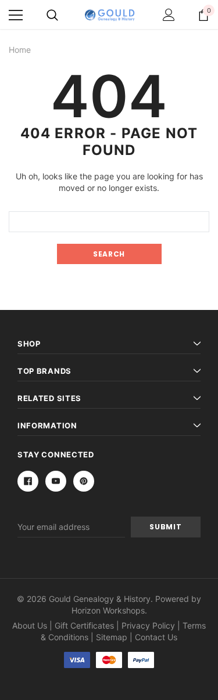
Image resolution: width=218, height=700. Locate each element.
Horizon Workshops (108, 610)
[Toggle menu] (16, 15)
